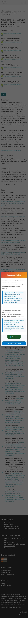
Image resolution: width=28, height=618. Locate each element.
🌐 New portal (14, 337)
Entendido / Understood (14, 343)
